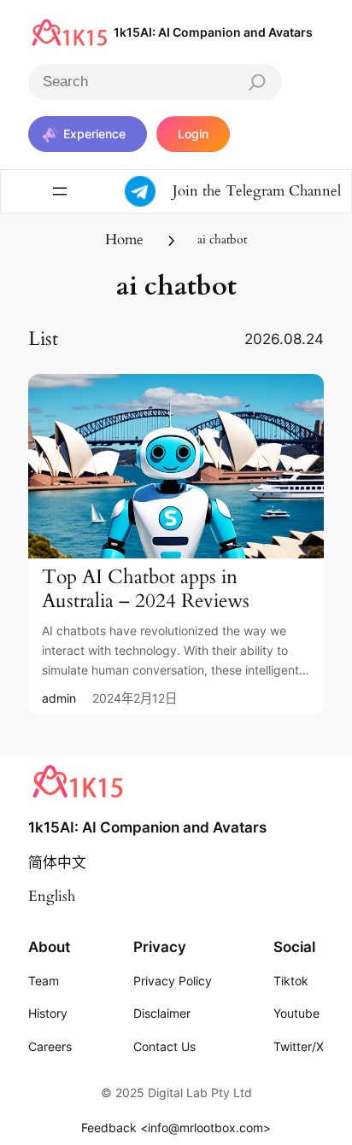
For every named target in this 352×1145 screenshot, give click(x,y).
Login (193, 133)
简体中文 (57, 863)
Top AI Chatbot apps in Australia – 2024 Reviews (145, 588)
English (51, 896)
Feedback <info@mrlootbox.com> (176, 1127)
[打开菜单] (60, 191)
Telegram (257, 191)
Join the (199, 191)
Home (124, 239)
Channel (315, 191)
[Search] (257, 82)
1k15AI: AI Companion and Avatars (213, 32)
